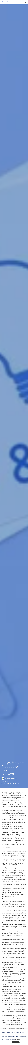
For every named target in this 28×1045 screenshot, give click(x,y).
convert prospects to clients (12, 799)
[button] (26, 2)
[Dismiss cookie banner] (25, 1030)
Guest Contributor (12, 778)
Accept (15, 1041)
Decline (22, 1041)
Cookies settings (7, 1041)
